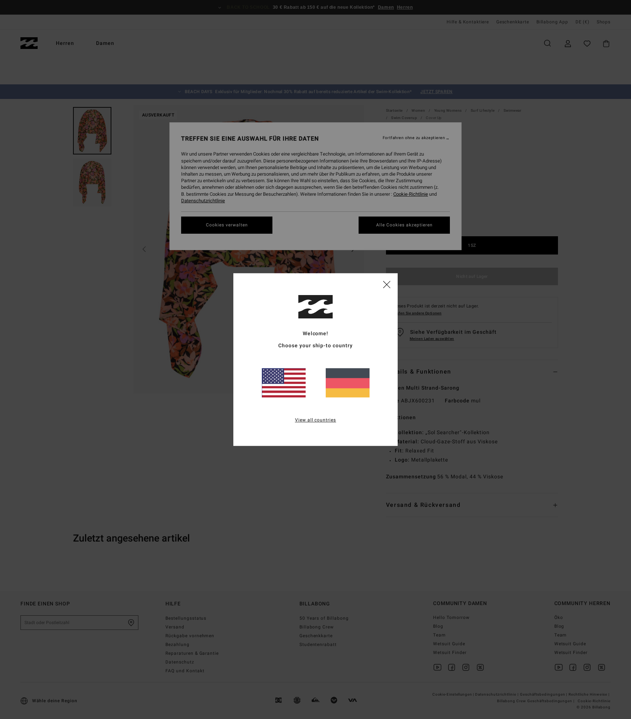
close (386, 284)
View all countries (315, 420)
